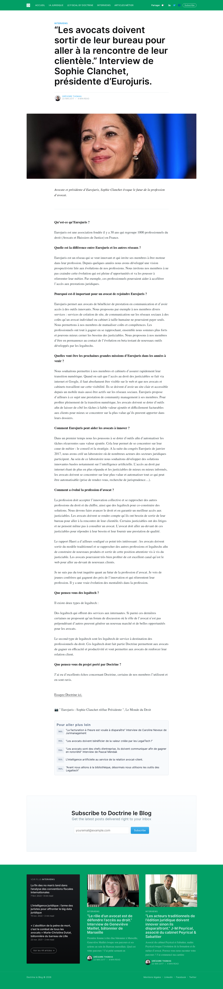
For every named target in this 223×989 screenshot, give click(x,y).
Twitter (192, 977)
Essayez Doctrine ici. (68, 694)
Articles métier (123, 5)
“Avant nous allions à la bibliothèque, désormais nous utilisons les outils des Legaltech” (112, 769)
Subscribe (189, 5)
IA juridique (56, 5)
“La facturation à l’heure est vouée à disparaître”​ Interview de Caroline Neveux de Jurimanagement (116, 732)
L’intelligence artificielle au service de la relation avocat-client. (104, 759)
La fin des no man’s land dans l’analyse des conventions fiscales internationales (52, 889)
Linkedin (168, 977)
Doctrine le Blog (35, 977)
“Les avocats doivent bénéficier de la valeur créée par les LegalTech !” (109, 741)
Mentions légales (152, 977)
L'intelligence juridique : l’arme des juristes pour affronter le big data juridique (52, 909)
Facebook (181, 977)
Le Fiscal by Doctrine (80, 5)
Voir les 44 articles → (44, 950)
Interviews (104, 5)
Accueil (40, 5)
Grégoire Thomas (72, 96)
